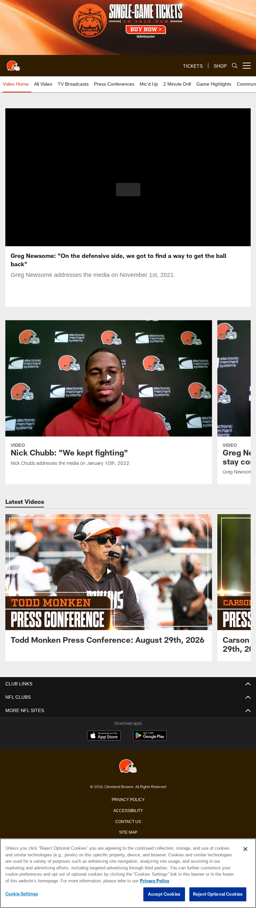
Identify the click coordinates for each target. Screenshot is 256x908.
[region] (128, 873)
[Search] (234, 65)
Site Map (128, 831)
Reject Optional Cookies (218, 894)
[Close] (245, 849)
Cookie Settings (21, 894)
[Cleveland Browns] (128, 766)
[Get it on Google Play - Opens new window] (150, 739)
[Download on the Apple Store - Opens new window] (104, 736)
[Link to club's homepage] (13, 63)
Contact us (128, 821)
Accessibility (128, 810)
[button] (128, 189)
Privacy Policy (128, 799)
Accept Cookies (164, 894)
